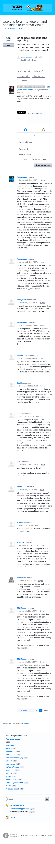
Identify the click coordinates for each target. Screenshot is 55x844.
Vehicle (8, 786)
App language (11, 755)
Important (39, 76)
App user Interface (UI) (14, 758)
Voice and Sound (12, 789)
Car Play (9, 761)
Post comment (43, 165)
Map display (10, 764)
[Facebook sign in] (25, 130)
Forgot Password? (25, 154)
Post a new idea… (13, 739)
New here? (34, 159)
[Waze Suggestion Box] (27, 8)
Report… (35, 60)
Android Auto (11, 752)
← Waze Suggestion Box (12, 29)
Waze (12, 817)
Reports (9, 773)
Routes (8, 776)
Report (43, 180)
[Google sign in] (43, 130)
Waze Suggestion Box (16, 736)
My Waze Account (12, 767)
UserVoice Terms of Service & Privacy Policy (36, 835)
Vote (8, 45)
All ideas (9, 742)
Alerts (8, 748)
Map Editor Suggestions (19, 809)
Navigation (10, 770)
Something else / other (14, 783)
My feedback (10, 745)
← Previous (23, 710)
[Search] (47, 799)
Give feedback (17, 805)
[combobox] (26, 799)
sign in (26, 723)
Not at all (25, 76)
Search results (11, 780)
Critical (25, 81)
